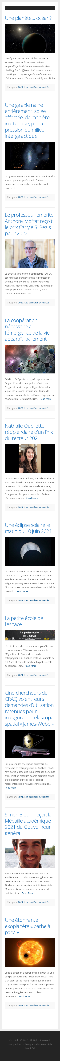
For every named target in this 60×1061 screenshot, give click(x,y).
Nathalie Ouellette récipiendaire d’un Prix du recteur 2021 (29, 432)
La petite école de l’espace (24, 621)
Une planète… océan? (28, 17)
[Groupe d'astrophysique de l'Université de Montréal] (30, 5)
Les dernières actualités (36, 87)
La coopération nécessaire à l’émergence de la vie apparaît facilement (27, 329)
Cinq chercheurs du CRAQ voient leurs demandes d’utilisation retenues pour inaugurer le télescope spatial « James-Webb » (29, 708)
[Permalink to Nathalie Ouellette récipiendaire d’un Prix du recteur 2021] (30, 458)
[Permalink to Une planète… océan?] (30, 38)
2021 (20, 507)
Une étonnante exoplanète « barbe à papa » (27, 926)
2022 (20, 87)
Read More (46, 398)
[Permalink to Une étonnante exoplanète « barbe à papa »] (30, 952)
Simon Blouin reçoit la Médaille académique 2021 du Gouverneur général (28, 823)
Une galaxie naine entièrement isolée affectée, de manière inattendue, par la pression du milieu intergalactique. (27, 120)
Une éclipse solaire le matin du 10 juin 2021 (28, 527)
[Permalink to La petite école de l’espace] (30, 635)
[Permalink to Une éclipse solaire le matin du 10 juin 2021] (30, 551)
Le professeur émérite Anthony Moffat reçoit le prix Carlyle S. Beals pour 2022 (29, 224)
